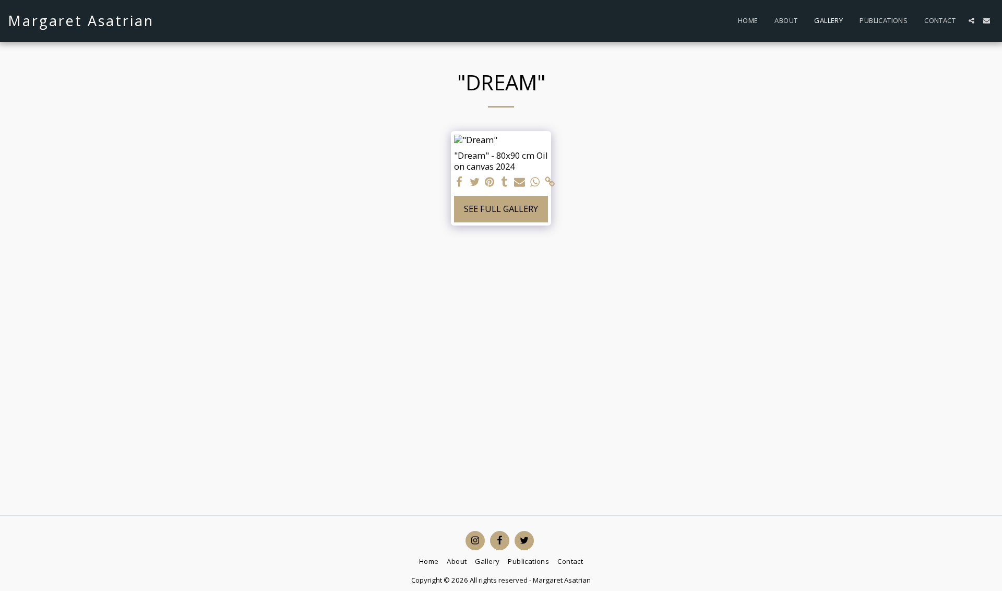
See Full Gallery (501, 209)
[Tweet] (474, 182)
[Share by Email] (519, 182)
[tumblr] (504, 182)
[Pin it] (489, 182)
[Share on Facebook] (459, 182)
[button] (971, 20)
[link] (549, 182)
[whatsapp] (534, 182)
